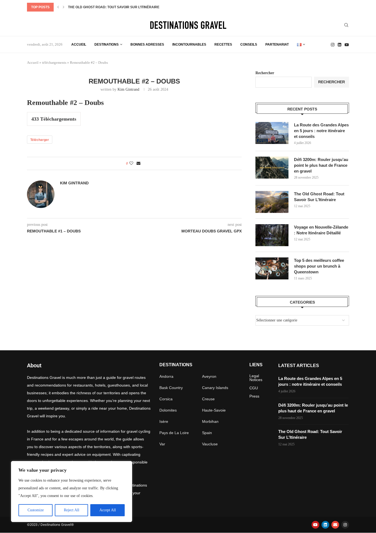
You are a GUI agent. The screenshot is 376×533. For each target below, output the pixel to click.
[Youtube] (346, 44)
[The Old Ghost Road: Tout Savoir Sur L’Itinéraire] (271, 202)
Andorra (166, 376)
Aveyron (209, 376)
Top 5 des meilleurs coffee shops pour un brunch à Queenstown (319, 266)
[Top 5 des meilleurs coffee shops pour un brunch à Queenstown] (271, 268)
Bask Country (171, 388)
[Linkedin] (339, 44)
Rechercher (264, 73)
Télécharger (39, 139)
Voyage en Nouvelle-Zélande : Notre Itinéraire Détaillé (321, 230)
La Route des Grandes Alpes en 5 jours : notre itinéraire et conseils (321, 131)
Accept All (107, 510)
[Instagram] (333, 44)
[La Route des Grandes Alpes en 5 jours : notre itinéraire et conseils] (271, 133)
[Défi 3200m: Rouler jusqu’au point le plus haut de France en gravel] (271, 168)
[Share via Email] (138, 163)
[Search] (346, 25)
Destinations (106, 44)
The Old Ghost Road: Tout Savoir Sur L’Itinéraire (113, 7)
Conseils (248, 44)
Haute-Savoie (214, 410)
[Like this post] (131, 163)
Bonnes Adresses (147, 44)
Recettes (223, 44)
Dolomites (168, 410)
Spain (207, 433)
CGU (253, 388)
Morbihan (210, 421)
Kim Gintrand (128, 89)
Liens (256, 365)
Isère (163, 421)
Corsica (166, 399)
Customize (36, 510)
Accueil (78, 44)
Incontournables (189, 44)
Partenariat (277, 44)
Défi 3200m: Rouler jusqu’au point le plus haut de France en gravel (321, 165)
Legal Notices (255, 378)
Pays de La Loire (174, 433)
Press (254, 396)
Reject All (71, 510)
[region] (71, 491)
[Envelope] (335, 525)
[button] (58, 7)
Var (162, 444)
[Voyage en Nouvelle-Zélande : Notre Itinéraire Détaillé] (271, 235)
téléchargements (54, 62)
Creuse (208, 399)
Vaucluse (210, 444)
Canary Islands (215, 388)
